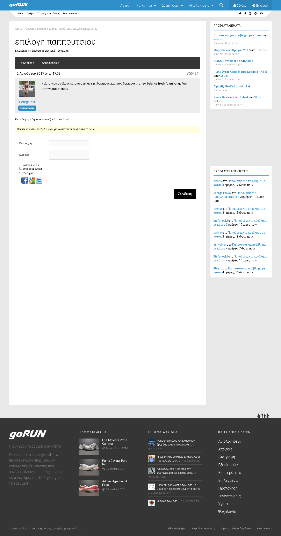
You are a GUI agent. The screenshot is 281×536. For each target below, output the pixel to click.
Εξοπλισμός (228, 465)
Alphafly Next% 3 (224, 86)
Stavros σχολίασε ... (168, 500)
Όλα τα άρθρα (26, 13)
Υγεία (223, 504)
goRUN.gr (37, 528)
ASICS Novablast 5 (226, 61)
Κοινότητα (144, 5)
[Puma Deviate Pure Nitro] (89, 474)
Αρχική (125, 5)
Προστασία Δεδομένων (236, 528)
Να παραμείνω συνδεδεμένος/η (33, 167)
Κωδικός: (24, 154)
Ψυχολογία (227, 511)
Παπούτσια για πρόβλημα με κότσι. (238, 35)
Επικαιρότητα (229, 472)
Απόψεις (225, 449)
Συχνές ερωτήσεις (48, 13)
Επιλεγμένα (228, 480)
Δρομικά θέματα (46, 28)
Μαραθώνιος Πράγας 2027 (232, 50)
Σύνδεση (242, 5)
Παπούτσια (64, 28)
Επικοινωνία (70, 13)
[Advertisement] (241, 139)
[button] (25, 182)
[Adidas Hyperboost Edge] (89, 495)
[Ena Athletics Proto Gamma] (89, 453)
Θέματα (30, 28)
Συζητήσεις (170, 5)
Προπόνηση (227, 488)
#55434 (192, 73)
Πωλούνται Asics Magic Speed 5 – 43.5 (240, 71)
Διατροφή (226, 457)
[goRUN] (22, 6)
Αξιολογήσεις (199, 5)
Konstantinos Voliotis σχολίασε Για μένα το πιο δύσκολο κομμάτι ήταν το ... (174, 488)
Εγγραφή (262, 5)
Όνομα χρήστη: (28, 143)
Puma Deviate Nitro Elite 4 (231, 97)
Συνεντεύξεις (229, 496)
